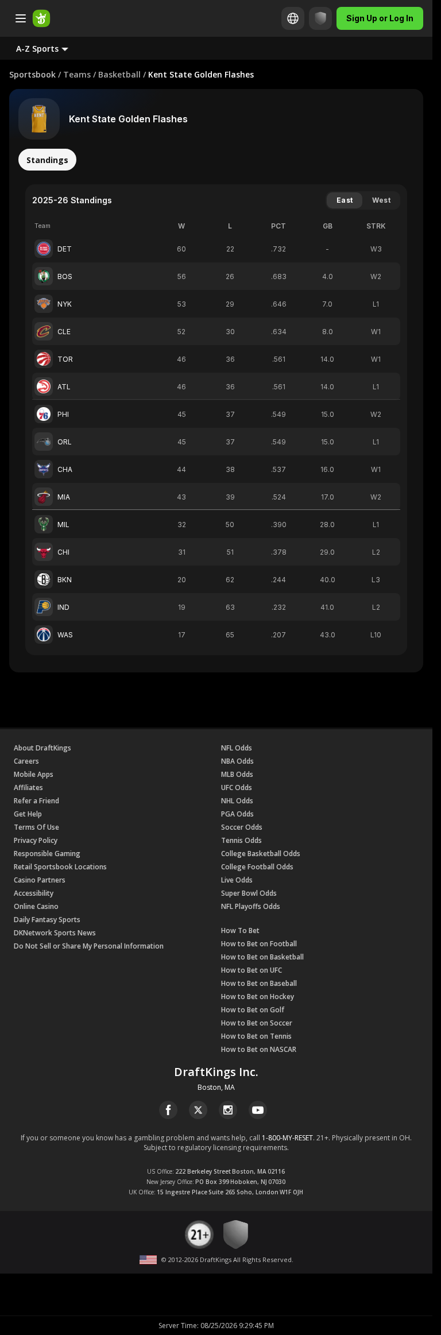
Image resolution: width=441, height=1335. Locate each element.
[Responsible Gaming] (320, 18)
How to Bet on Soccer (256, 1023)
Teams (77, 74)
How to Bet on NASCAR (258, 1049)
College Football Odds (257, 867)
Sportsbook (32, 74)
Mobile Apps (33, 774)
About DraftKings (42, 748)
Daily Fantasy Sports (47, 919)
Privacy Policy (35, 840)
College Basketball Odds (260, 853)
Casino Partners (39, 880)
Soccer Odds (241, 827)
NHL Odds (237, 801)
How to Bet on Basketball (262, 957)
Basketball (119, 74)
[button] (51, 48)
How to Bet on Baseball (259, 983)
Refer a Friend (36, 801)
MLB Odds (237, 774)
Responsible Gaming (47, 853)
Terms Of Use (36, 827)
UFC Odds (236, 787)
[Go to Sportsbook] (41, 18)
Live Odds (237, 880)
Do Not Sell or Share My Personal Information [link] (89, 946)
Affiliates (28, 787)
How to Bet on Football (259, 944)
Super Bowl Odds (249, 893)
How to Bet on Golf (252, 1010)
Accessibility (33, 893)
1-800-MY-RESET (287, 1138)
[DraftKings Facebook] (168, 1110)
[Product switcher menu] (20, 18)
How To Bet (240, 930)
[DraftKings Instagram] (228, 1110)
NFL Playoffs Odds (250, 906)
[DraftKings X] (198, 1110)
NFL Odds (236, 748)
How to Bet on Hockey (257, 996)
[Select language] (292, 18)
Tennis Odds (241, 840)
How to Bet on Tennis (256, 1036)
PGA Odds (237, 814)
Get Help (28, 814)
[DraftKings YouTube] (258, 1110)
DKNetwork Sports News (55, 933)
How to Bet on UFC (251, 970)
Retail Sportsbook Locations (60, 867)
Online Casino (36, 906)
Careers (26, 761)
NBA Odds (237, 761)
